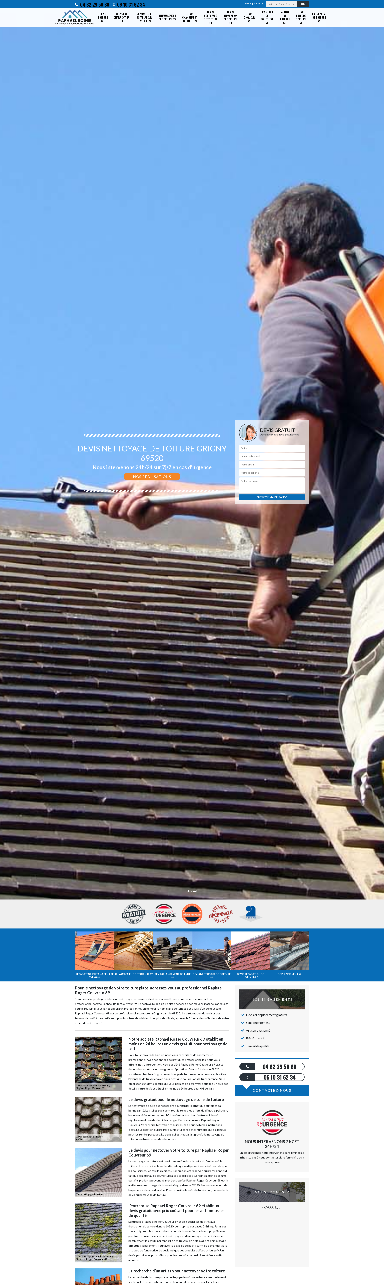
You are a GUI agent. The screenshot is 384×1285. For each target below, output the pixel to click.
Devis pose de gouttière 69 (267, 17)
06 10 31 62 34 (130, 4)
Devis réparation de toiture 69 (230, 17)
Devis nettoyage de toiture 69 (210, 17)
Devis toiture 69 (103, 17)
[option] (192, 514)
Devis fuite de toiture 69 (301, 17)
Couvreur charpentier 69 (121, 17)
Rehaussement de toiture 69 (167, 17)
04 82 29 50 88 (94, 4)
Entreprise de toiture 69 (319, 17)
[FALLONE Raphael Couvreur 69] (75, 17)
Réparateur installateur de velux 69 (144, 17)
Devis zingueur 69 (249, 17)
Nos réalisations (152, 476)
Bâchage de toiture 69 (285, 17)
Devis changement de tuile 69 (190, 17)
